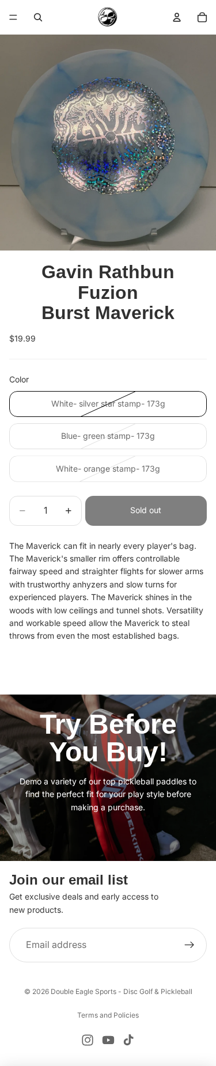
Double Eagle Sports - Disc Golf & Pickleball (121, 991)
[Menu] (13, 17)
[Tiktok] (128, 1040)
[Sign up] (189, 945)
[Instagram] (87, 1040)
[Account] (177, 17)
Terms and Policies (108, 1015)
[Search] (38, 17)
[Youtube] (108, 1040)
